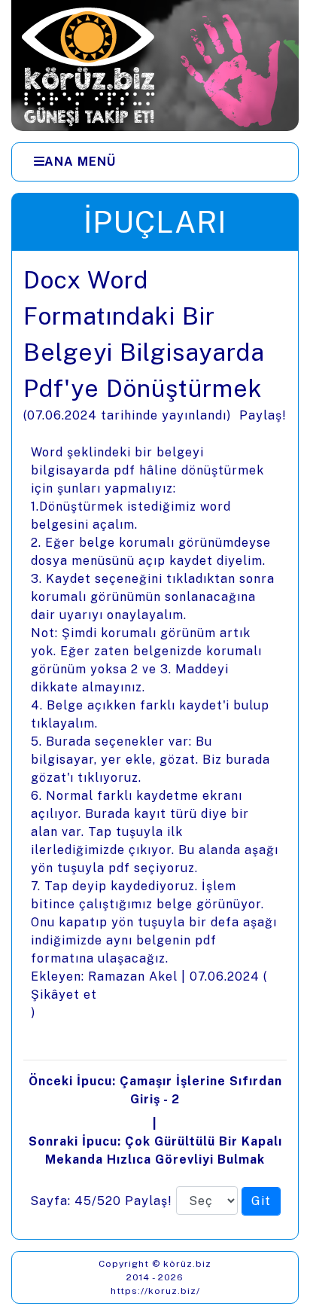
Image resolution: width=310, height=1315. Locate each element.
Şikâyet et (64, 994)
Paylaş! (263, 415)
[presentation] (155, 745)
